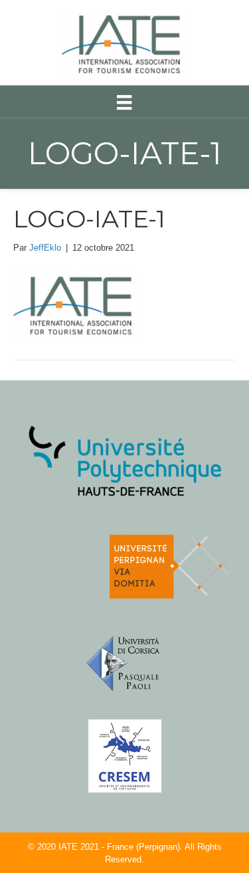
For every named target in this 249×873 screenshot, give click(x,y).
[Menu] (124, 102)
